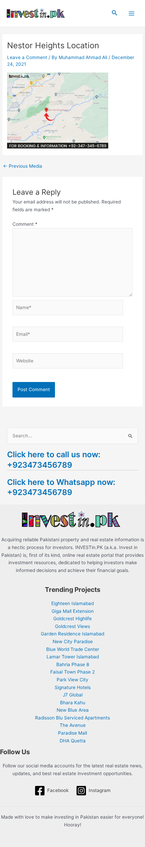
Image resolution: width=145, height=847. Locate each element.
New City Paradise (73, 641)
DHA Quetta (73, 740)
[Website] (67, 362)
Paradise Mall (72, 733)
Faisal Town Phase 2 (72, 672)
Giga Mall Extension (73, 611)
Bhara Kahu (72, 702)
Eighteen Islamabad (72, 603)
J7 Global (73, 695)
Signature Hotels (73, 687)
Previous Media (22, 166)
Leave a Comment (27, 57)
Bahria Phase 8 (72, 664)
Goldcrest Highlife (72, 618)
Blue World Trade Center (72, 649)
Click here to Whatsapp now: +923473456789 (61, 487)
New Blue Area (73, 710)
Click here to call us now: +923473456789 (53, 459)
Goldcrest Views (72, 626)
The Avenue (73, 725)
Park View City (72, 679)
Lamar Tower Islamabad (73, 656)
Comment (24, 224)
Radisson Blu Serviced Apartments (72, 717)
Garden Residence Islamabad (72, 633)
